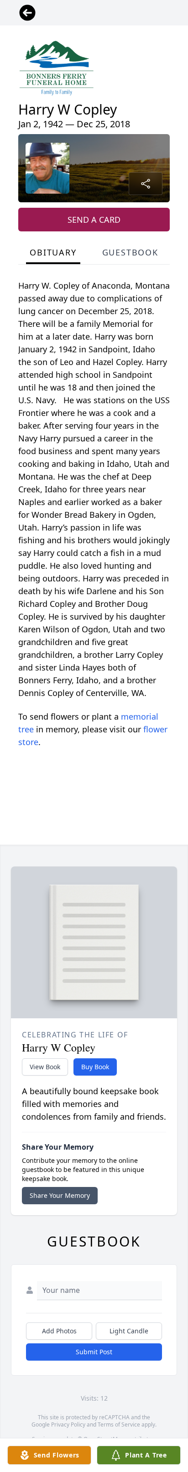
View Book (45, 1066)
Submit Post (94, 1351)
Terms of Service (119, 1424)
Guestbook (130, 252)
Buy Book (95, 1066)
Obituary (53, 252)
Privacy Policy (68, 1424)
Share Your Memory (60, 1195)
